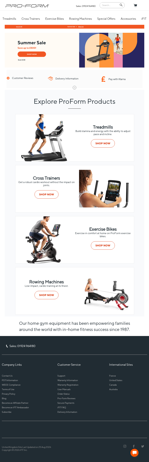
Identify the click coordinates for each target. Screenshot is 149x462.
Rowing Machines (80, 18)
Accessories (128, 18)
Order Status (63, 393)
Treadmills (9, 18)
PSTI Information (10, 380)
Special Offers (106, 18)
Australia (113, 389)
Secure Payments (65, 403)
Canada (113, 384)
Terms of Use (8, 389)
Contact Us (7, 375)
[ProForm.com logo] (27, 6)
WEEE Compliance (11, 384)
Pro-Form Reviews (66, 398)
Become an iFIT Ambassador (15, 407)
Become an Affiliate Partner (15, 403)
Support (61, 375)
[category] (105, 206)
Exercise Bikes (54, 18)
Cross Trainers (30, 18)
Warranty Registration (67, 384)
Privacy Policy (8, 393)
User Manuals (64, 389)
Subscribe (6, 412)
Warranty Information (67, 380)
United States (115, 380)
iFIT (143, 18)
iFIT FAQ (61, 407)
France (112, 375)
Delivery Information (67, 412)
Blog (4, 398)
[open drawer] (74, 87)
